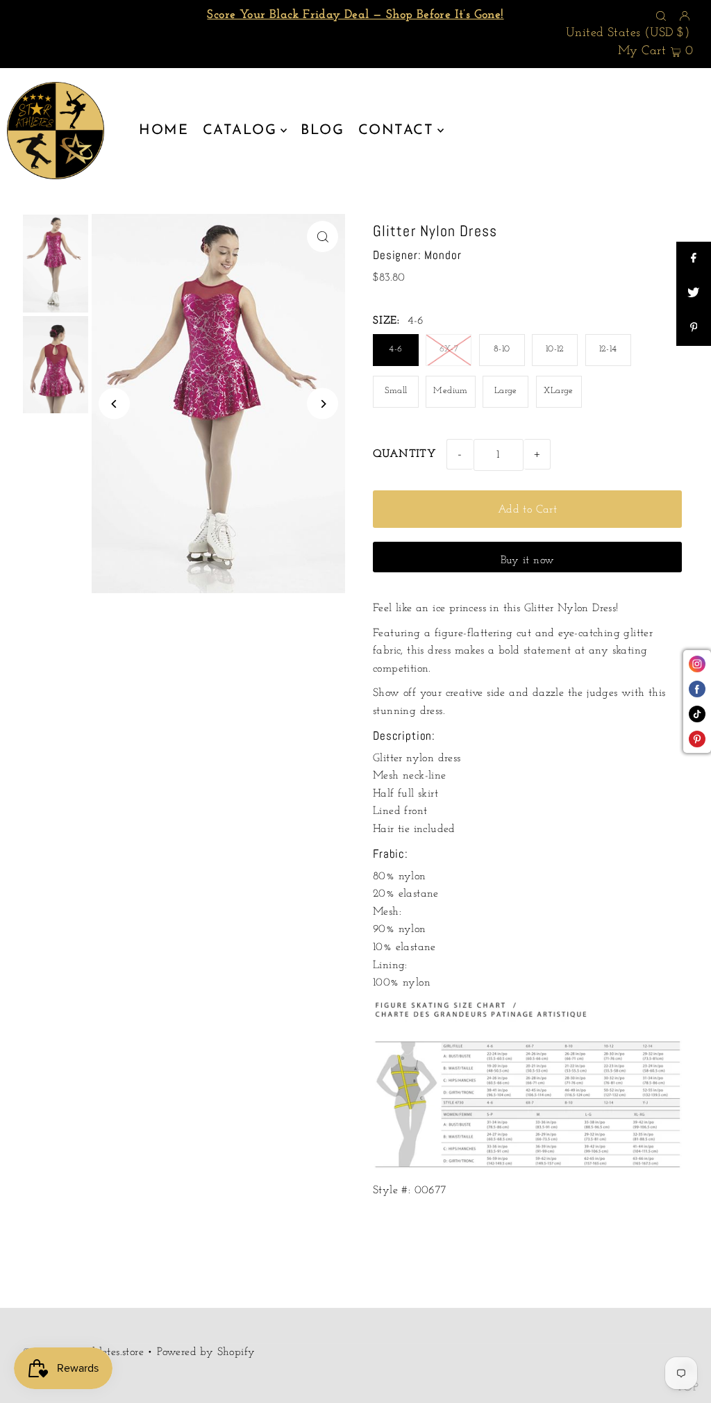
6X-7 (449, 349)
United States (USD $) (627, 33)
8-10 (502, 349)
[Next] (322, 404)
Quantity (404, 454)
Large (505, 390)
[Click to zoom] (322, 236)
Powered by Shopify (206, 1352)
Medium (450, 390)
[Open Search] (661, 16)
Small (396, 390)
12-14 (608, 349)
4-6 (395, 349)
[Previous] (114, 404)
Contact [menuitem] (396, 131)
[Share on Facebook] (693, 259)
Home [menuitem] (163, 131)
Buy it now (528, 560)
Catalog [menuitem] (240, 131)
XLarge (558, 390)
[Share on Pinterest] (693, 328)
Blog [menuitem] (322, 131)
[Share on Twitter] (693, 293)
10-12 (555, 349)
